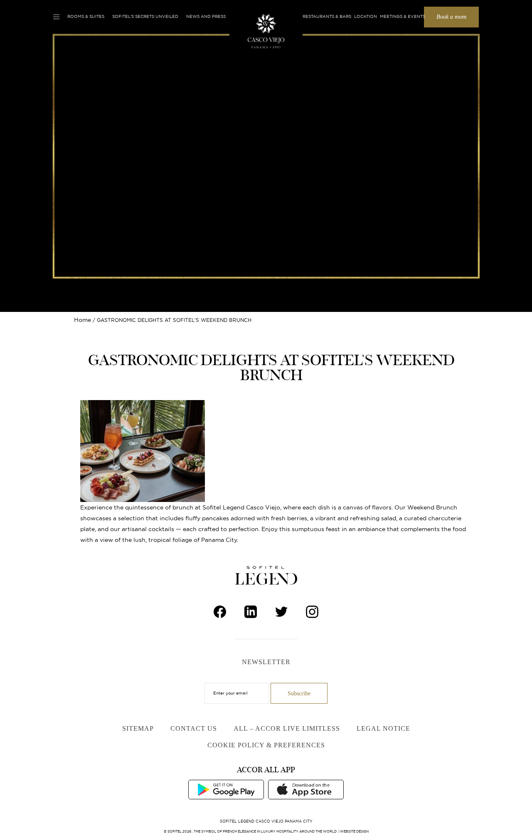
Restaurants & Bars (327, 16)
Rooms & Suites (85, 16)
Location (365, 16)
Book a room (451, 17)
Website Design (354, 831)
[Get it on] (226, 789)
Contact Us (193, 728)
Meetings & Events (402, 16)
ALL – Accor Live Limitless (287, 728)
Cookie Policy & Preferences (266, 745)
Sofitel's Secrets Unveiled (145, 16)
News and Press (206, 16)
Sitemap (138, 728)
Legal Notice (383, 728)
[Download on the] (305, 789)
